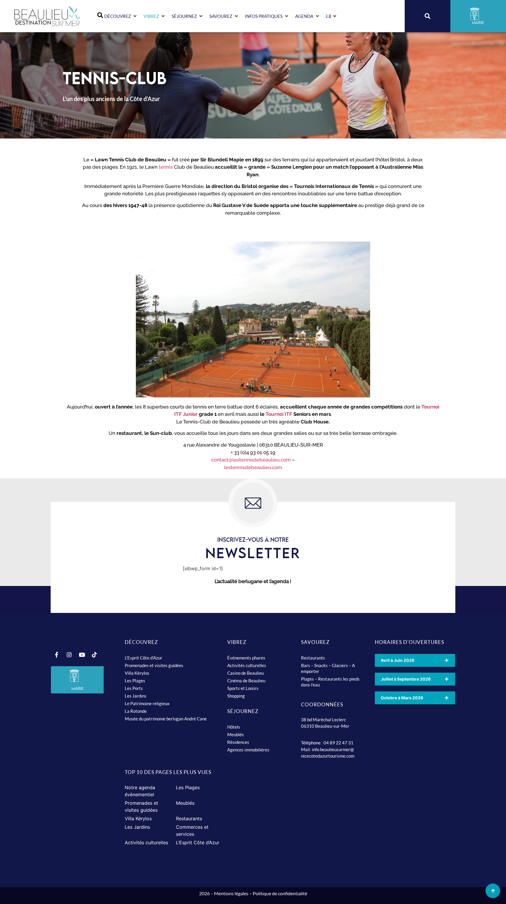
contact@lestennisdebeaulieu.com (251, 460)
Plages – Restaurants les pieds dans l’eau (330, 681)
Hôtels (233, 726)
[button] (121, 16)
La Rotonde (136, 711)
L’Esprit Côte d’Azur (143, 657)
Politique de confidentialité (280, 893)
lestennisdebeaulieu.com (253, 467)
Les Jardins (135, 695)
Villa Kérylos (137, 673)
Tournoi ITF (279, 414)
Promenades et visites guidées (154, 665)
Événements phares (246, 657)
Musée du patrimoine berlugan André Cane (166, 718)
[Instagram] (69, 654)
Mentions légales (231, 893)
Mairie (77, 688)
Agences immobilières (248, 749)
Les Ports (134, 688)
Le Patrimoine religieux (147, 703)
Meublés (235, 734)
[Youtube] (81, 654)
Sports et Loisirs (243, 688)
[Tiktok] (94, 654)
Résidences (238, 742)
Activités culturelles (246, 665)
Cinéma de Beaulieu (246, 680)
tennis (166, 167)
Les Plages (135, 680)
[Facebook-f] (56, 654)
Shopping (236, 695)
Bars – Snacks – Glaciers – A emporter (328, 668)
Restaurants (313, 657)
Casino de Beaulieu (245, 673)
